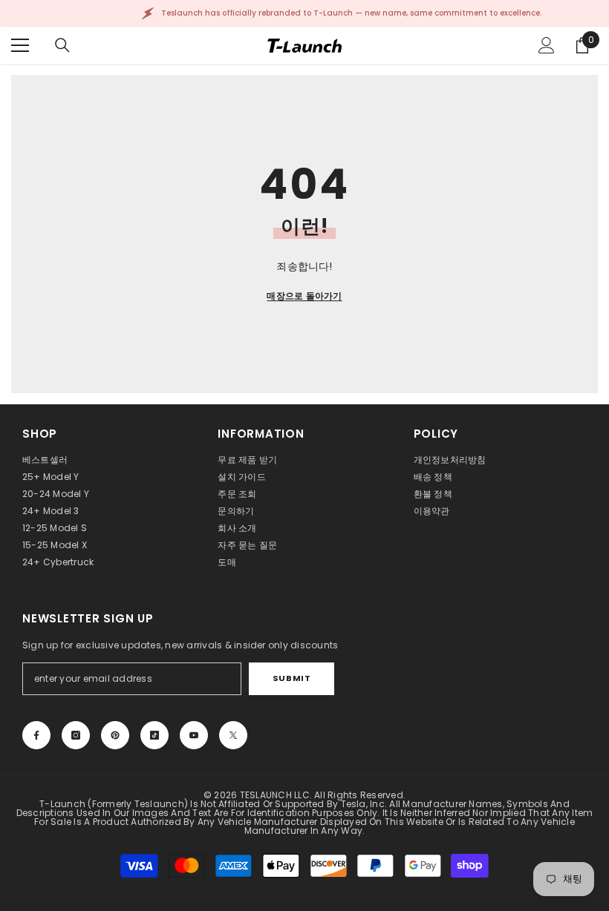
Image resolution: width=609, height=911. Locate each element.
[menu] (20, 45)
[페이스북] (36, 735)
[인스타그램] (76, 735)
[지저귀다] (233, 735)
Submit (291, 678)
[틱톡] (154, 735)
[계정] (546, 45)
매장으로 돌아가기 (304, 295)
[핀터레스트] (115, 735)
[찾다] (62, 45)
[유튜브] (194, 735)
